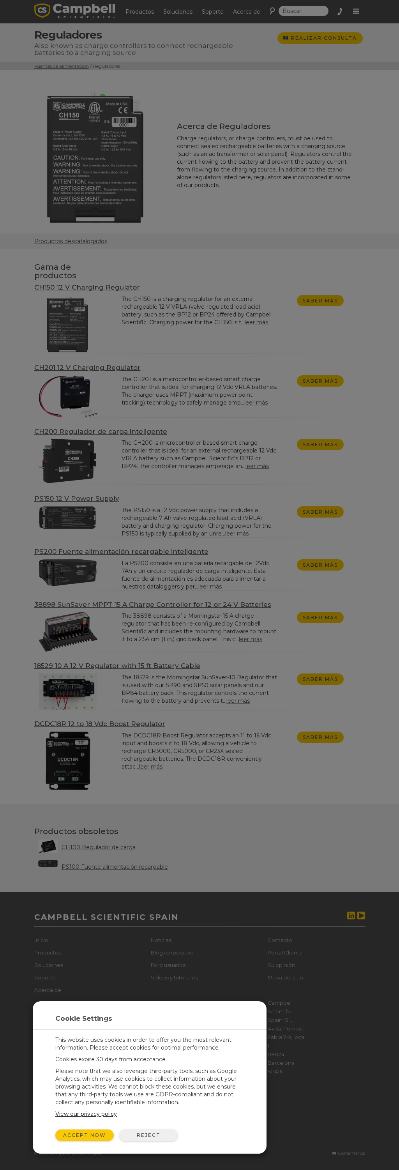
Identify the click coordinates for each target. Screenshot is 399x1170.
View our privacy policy (86, 1113)
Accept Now (84, 1135)
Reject (149, 1135)
